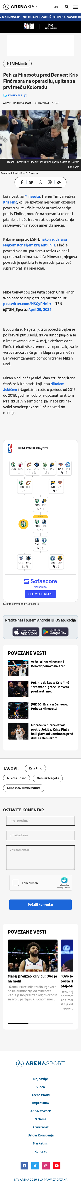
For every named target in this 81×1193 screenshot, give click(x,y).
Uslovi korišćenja (41, 1135)
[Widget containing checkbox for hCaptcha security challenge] (40, 883)
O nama (40, 1119)
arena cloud (41, 1095)
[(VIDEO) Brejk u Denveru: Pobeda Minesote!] (18, 710)
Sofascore (33, 603)
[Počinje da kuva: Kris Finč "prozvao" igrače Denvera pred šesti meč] (18, 689)
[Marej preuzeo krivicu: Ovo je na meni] (33, 956)
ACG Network (40, 1111)
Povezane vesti (27, 653)
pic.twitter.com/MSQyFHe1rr (27, 304)
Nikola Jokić (16, 778)
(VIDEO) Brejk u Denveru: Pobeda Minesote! (49, 706)
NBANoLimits (17, 64)
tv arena (22, 1179)
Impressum (40, 1103)
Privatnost (40, 1127)
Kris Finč (10, 202)
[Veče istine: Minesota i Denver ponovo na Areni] (18, 668)
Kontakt (40, 1151)
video (40, 1087)
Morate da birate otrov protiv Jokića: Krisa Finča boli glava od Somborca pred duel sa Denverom (52, 731)
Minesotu (32, 196)
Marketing (40, 1143)
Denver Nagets (48, 778)
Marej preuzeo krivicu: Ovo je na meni (32, 979)
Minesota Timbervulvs (23, 788)
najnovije (40, 1079)
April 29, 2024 (40, 309)
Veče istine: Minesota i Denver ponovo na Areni (48, 664)
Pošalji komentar (40, 905)
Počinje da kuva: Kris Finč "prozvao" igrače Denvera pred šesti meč (50, 687)
